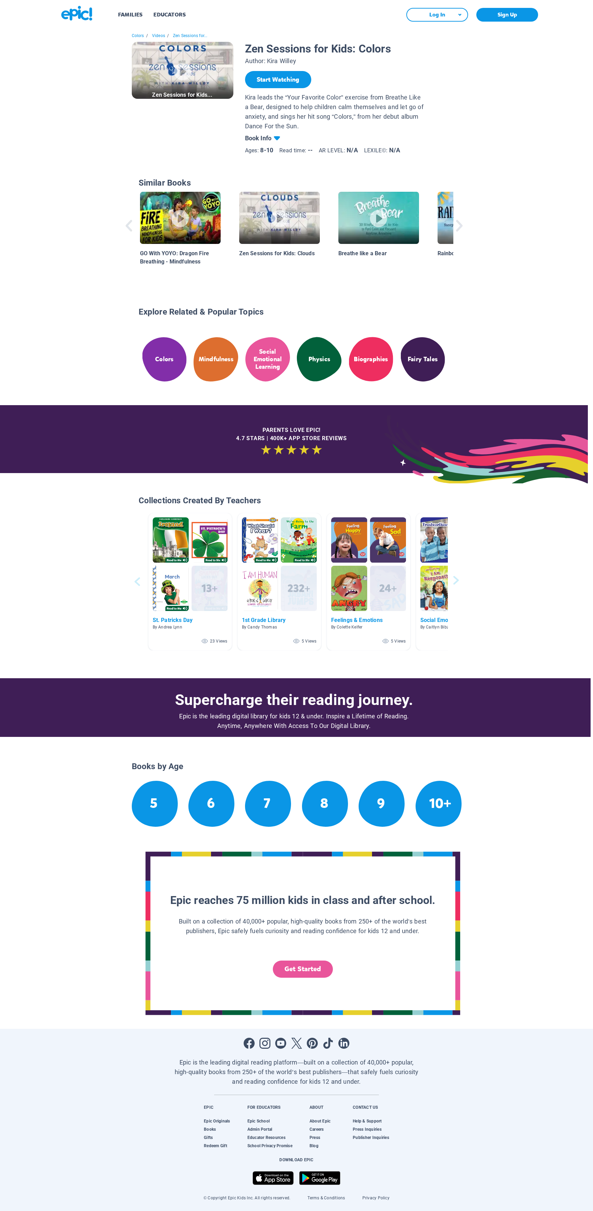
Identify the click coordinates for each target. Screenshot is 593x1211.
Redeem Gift (215, 1145)
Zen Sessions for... (190, 35)
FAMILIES (130, 14)
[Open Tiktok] (328, 1043)
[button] (190, 581)
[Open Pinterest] (312, 1043)
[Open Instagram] (264, 1043)
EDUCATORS (169, 14)
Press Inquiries (367, 1129)
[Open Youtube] (280, 1043)
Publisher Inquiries (371, 1137)
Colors (138, 35)
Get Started (302, 969)
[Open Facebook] (249, 1043)
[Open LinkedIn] (343, 1043)
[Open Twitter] (296, 1043)
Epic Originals (217, 1121)
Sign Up (507, 14)
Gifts (208, 1137)
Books (210, 1129)
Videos (158, 35)
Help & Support (367, 1121)
